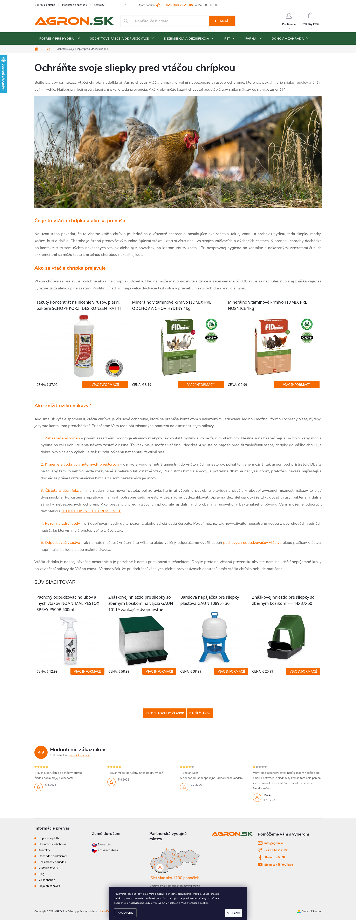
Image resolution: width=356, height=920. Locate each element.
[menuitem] (59, 38)
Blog (41, 874)
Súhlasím (233, 913)
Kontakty (99, 5)
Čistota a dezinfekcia (63, 490)
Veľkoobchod (47, 880)
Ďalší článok (200, 713)
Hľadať (222, 21)
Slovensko (104, 844)
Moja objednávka (49, 886)
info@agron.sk (273, 843)
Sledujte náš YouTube (278, 865)
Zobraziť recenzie (79, 755)
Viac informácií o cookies (194, 903)
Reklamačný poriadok (52, 862)
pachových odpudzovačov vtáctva (252, 542)
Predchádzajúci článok (165, 713)
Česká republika (108, 850)
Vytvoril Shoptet (312, 911)
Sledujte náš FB (274, 857)
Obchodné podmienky (53, 856)
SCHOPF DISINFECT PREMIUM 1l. (91, 511)
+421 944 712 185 (276, 850)
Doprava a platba (44, 5)
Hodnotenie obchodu (74, 5)
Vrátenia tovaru (48, 868)
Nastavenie (125, 912)
